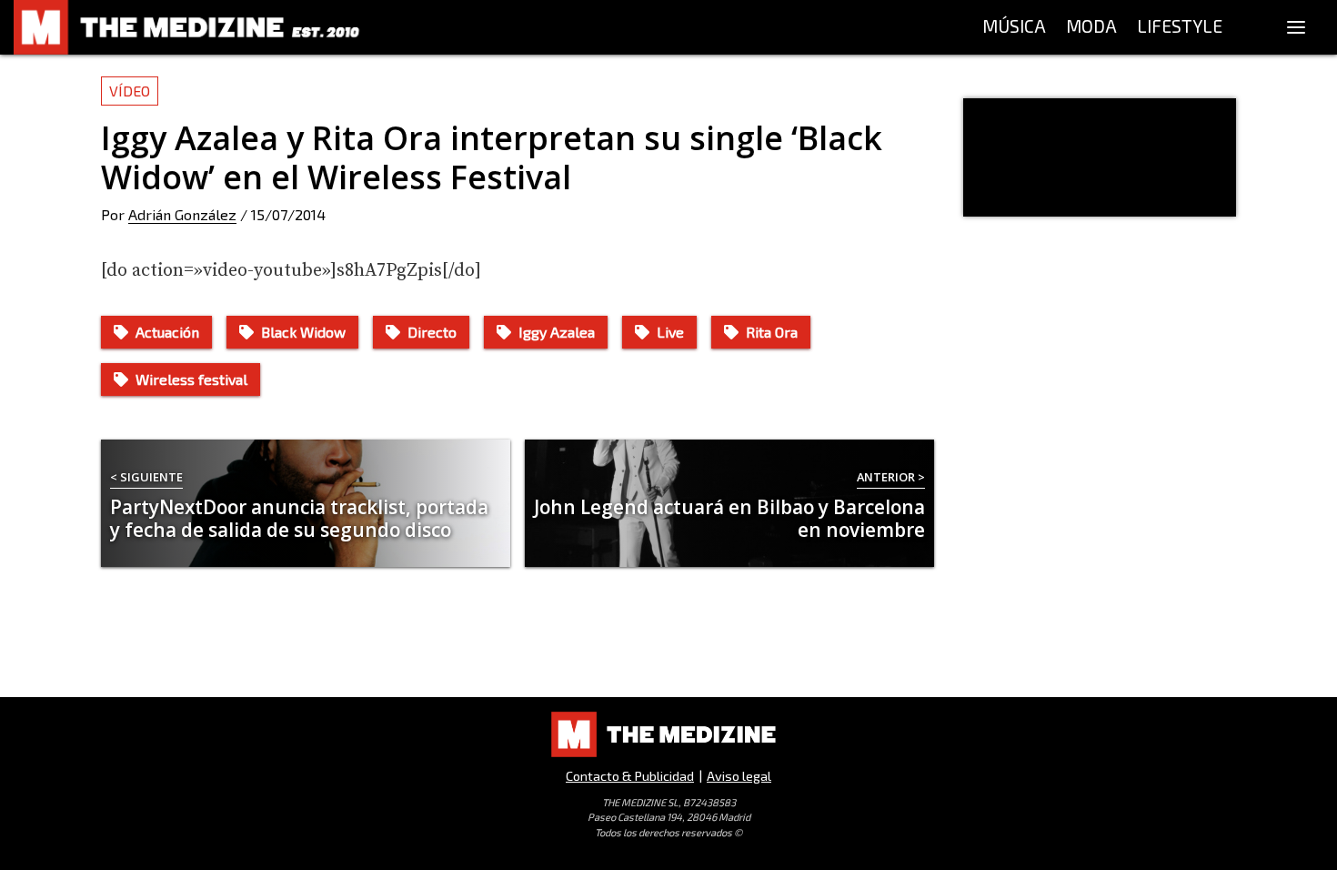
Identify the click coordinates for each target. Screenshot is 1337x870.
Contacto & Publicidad (630, 776)
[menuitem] (1014, 27)
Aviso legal (739, 776)
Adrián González (182, 214)
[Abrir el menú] (1296, 27)
